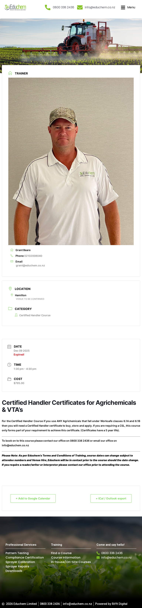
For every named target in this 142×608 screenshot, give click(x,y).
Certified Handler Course (34, 315)
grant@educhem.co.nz (30, 265)
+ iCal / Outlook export (111, 498)
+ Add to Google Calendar (33, 498)
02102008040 (33, 255)
